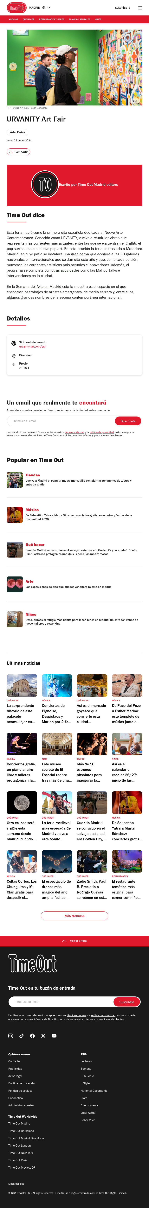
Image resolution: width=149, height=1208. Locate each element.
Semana (86, 1069)
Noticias (13, 20)
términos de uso (74, 432)
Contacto (14, 1061)
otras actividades (65, 271)
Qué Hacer (28, 20)
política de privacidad (102, 432)
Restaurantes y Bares (51, 20)
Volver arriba (78, 941)
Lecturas (86, 1061)
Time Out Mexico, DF (21, 1168)
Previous (13, 66)
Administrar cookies (21, 1105)
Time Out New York (20, 1153)
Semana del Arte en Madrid (38, 287)
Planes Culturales (79, 20)
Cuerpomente (89, 1105)
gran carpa (80, 255)
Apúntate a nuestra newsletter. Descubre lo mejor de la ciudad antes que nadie (58, 410)
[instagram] (10, 1036)
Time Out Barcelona (21, 1131)
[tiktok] (21, 1036)
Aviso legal (15, 1076)
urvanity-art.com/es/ (32, 347)
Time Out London (19, 1146)
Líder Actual (88, 1113)
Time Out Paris (17, 1160)
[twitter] (43, 1036)
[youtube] (54, 1036)
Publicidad (15, 1069)
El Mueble (87, 1076)
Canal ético (15, 1098)
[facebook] (32, 1036)
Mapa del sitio (16, 1184)
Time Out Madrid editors (98, 185)
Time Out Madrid (19, 1124)
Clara (84, 1098)
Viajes (98, 20)
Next (136, 66)
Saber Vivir (88, 1120)
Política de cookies (20, 1091)
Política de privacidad (22, 1083)
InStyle (85, 1083)
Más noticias (74, 916)
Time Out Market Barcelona (26, 1138)
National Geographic (94, 1091)
